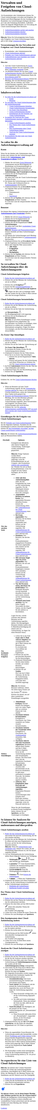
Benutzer (12, 100)
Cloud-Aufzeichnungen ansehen (20, 123)
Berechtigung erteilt (11, 77)
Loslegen (4, 1108)
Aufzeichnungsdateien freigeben (16, 34)
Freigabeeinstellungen (23, 287)
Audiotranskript (21, 735)
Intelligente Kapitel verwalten (19, 888)
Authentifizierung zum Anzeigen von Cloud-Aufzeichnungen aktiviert (20, 58)
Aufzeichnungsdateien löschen (15, 32)
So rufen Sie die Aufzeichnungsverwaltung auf (20, 97)
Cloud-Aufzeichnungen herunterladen (22, 108)
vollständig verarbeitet (16, 69)
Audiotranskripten (11, 185)
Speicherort (13, 196)
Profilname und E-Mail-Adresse (20, 1036)
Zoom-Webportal (26, 162)
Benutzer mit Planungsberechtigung (17, 79)
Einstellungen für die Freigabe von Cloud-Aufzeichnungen (20, 114)
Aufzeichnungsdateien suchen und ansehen (19, 30)
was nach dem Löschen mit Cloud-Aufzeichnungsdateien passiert (21, 411)
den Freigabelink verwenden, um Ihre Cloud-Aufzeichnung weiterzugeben (17, 429)
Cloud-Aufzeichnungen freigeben (20, 106)
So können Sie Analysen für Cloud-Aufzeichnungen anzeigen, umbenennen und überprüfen (20, 119)
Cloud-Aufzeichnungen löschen (19, 72)
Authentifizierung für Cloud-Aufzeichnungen (23, 531)
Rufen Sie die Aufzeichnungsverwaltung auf (20, 278)
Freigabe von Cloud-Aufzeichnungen (18, 423)
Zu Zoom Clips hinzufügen (18, 110)
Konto (11, 99)
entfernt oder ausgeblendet (20, 465)
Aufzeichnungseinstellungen (27, 434)
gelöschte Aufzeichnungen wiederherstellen (16, 408)
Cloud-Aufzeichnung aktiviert (15, 53)
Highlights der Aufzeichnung (19, 886)
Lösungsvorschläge (19, 41)
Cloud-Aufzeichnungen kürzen (25, 364)
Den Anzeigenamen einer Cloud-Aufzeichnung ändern (20, 129)
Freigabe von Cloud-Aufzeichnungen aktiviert (20, 55)
